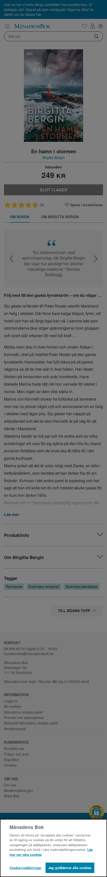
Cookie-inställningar (26, 867)
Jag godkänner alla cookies (69, 867)
